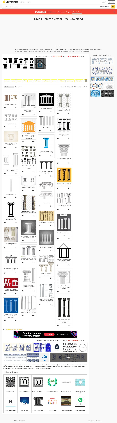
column (7, 81)
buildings (61, 81)
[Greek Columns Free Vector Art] (46, 216)
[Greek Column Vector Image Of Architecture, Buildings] (28, 227)
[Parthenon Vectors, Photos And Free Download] (11, 259)
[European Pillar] (46, 191)
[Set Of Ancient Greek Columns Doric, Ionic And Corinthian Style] (46, 290)
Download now (77, 12)
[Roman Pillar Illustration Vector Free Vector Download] (11, 283)
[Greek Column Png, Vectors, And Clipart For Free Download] (28, 202)
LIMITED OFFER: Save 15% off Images (51, 56)
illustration (79, 81)
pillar (25, 81)
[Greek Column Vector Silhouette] (64, 125)
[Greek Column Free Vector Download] (11, 234)
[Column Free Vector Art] (11, 98)
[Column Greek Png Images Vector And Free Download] (46, 142)
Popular (20, 87)
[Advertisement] (58, 34)
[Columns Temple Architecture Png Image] (46, 165)
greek (13, 81)
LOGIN (104, 2)
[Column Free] (46, 121)
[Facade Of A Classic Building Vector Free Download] (46, 99)
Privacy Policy (91, 420)
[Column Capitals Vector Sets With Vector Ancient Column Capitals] (28, 155)
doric (30, 81)
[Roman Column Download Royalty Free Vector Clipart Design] (64, 277)
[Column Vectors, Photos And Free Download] (64, 150)
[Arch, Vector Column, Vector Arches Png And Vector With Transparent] (28, 126)
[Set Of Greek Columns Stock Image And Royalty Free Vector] (28, 303)
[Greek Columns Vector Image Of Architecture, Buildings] (46, 237)
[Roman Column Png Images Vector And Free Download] (64, 100)
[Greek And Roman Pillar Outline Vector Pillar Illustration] (28, 100)
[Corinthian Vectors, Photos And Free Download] (64, 175)
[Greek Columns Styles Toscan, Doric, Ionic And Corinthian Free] (64, 222)
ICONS (29, 2)
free (15, 329)
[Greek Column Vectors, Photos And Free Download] (11, 209)
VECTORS (23, 2)
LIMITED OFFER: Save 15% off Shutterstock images (52, 340)
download (19, 329)
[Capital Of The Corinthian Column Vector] (11, 136)
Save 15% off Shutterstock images (102, 55)
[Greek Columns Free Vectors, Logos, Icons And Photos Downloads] (64, 250)
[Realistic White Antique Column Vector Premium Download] (28, 275)
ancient (54, 81)
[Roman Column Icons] (11, 117)
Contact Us (98, 420)
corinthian (37, 81)
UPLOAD (111, 2)
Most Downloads (9, 87)
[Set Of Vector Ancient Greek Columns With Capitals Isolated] (64, 307)
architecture (46, 81)
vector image (70, 81)
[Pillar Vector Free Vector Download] (46, 263)
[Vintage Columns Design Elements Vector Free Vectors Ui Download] (11, 305)
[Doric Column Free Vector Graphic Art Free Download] (28, 180)
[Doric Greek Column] (11, 185)
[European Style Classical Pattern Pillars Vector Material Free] (64, 198)
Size (16, 87)
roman (19, 81)
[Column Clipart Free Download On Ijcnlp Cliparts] (11, 160)
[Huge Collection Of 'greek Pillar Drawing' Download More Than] (28, 251)
